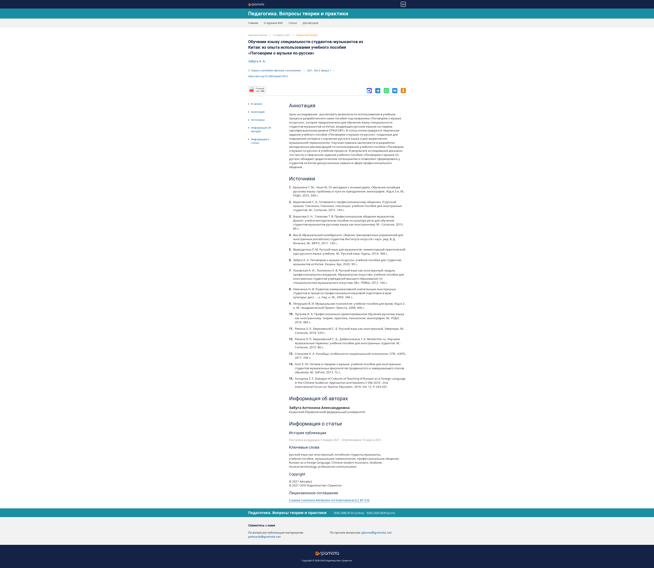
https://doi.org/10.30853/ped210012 (268, 76)
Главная (253, 23)
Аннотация (257, 111)
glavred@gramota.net (377, 532)
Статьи (293, 23)
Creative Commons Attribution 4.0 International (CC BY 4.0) (329, 500)
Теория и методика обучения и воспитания (276, 70)
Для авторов (310, 23)
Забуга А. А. (257, 61)
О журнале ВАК (273, 23)
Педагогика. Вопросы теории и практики (298, 14)
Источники (258, 119)
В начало (256, 103)
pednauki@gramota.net (264, 537)
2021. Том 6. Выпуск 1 (319, 70)
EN (403, 4)
